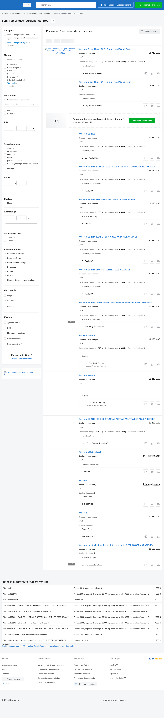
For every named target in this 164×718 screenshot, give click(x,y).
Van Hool (83, 480)
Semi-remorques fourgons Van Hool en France (59, 646)
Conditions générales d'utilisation (51, 665)
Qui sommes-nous (9, 665)
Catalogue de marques (47, 682)
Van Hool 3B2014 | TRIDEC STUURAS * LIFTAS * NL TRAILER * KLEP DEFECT (117, 419)
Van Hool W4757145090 (90, 452)
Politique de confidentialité (48, 669)
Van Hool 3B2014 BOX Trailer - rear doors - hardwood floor (107, 200)
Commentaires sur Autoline (49, 678)
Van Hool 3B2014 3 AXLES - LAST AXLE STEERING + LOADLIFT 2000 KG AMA (117, 167)
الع (3, 684)
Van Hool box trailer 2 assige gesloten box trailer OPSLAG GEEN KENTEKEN (116, 545)
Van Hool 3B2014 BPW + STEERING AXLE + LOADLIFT (105, 270)
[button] (152, 73)
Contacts (5, 674)
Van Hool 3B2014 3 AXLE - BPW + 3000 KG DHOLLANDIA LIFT (109, 237)
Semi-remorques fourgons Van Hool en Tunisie (21, 646)
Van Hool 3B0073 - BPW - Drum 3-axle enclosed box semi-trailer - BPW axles (115, 303)
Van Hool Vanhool (87, 336)
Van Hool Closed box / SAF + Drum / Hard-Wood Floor (105, 49)
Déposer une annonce (142, 120)
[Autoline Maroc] (11, 5)
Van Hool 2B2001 (87, 134)
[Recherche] (38, 4)
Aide (4, 669)
